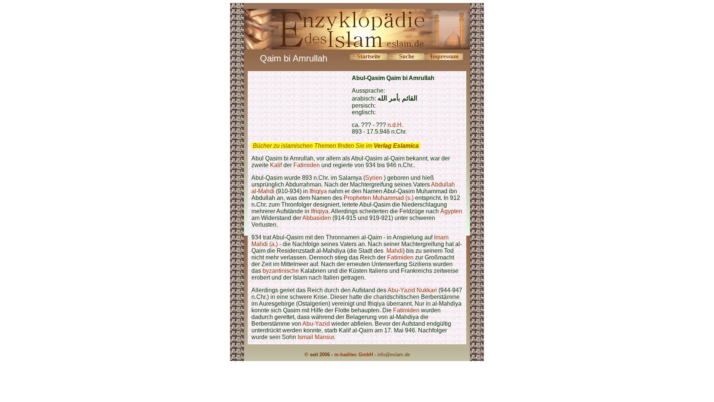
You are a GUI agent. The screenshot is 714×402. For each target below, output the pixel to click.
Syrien (374, 178)
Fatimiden (306, 165)
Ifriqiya (318, 191)
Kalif (276, 165)
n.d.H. (395, 125)
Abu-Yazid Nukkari (412, 290)
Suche (406, 56)
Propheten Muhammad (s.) (379, 198)
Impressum (444, 56)
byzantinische (281, 271)
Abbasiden (316, 218)
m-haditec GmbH (353, 354)
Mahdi (394, 251)
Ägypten (451, 211)
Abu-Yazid (316, 323)
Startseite (368, 56)
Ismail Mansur (316, 337)
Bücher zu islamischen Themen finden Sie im (336, 146)
